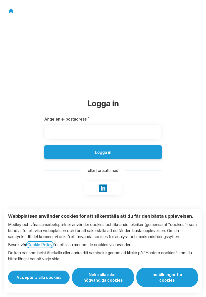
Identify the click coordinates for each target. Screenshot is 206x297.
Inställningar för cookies (167, 277)
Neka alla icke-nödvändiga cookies (103, 277)
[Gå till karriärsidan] (11, 11)
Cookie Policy (40, 244)
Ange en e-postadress (79, 119)
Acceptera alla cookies (39, 277)
